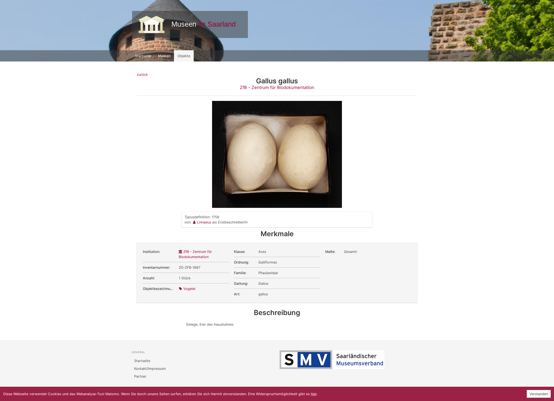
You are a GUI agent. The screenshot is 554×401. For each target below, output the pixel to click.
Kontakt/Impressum (150, 368)
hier (314, 394)
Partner (140, 376)
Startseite (143, 56)
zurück (142, 74)
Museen (164, 56)
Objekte (183, 56)
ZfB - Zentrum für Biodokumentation (277, 87)
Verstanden (539, 394)
